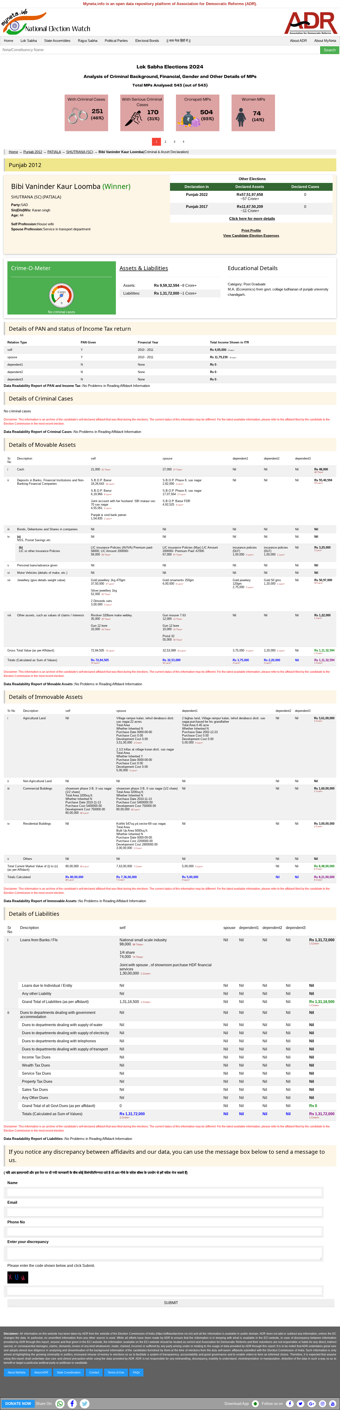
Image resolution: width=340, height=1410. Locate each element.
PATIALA (54, 152)
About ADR (298, 41)
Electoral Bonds (147, 41)
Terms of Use (116, 1372)
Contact (94, 1372)
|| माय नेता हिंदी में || (179, 41)
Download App (237, 1404)
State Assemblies (57, 41)
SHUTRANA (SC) (79, 152)
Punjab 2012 (32, 152)
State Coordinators (68, 1372)
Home (8, 41)
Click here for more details (252, 219)
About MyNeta (325, 41)
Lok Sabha (29, 41)
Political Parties (116, 41)
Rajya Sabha (87, 41)
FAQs (136, 1372)
